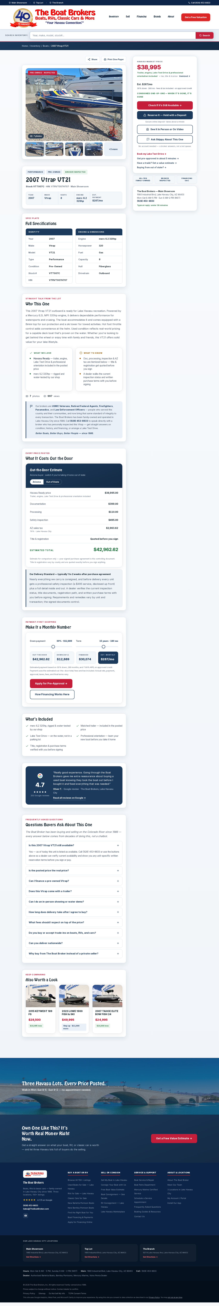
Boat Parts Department (144, 1185)
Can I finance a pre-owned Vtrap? (49, 880)
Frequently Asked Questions (147, 1207)
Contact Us (139, 1216)
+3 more (113, 149)
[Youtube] (25, 1215)
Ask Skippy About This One (167, 139)
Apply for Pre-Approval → (51, 683)
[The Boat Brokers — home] (55, 17)
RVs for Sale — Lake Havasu (81, 1193)
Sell (128, 16)
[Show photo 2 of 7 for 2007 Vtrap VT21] (54, 149)
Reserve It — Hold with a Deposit (167, 115)
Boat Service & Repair (144, 1180)
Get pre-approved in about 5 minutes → (158, 158)
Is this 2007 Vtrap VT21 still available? (51, 845)
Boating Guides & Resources (147, 1211)
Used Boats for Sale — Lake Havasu (81, 1187)
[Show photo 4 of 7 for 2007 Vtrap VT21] (94, 149)
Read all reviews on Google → (69, 798)
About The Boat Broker (178, 1180)
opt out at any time (175, 1297)
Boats (46, 46)
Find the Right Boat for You (80, 1212)
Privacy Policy (29, 1293)
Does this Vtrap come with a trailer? (50, 891)
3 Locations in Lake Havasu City (180, 1191)
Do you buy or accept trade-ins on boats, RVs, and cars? (62, 932)
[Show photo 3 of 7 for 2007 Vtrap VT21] (74, 149)
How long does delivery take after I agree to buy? (58, 912)
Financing (142, 16)
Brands (157, 16)
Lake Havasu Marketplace (113, 1211)
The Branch (57, 2)
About (171, 16)
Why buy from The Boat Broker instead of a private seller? (63, 953)
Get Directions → (33, 1257)
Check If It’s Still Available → (165, 105)
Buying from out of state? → (151, 167)
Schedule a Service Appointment (143, 1200)
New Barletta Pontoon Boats (81, 1203)
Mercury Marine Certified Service (146, 1191)
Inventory (114, 16)
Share (94, 59)
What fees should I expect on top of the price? (56, 922)
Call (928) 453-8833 (200, 2)
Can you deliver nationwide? (46, 943)
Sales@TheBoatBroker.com (36, 1209)
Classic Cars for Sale (77, 1198)
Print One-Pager (116, 59)
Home (25, 46)
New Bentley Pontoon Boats (81, 1208)
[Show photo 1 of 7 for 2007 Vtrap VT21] (35, 149)
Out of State (52, 482)
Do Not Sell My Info (57, 1293)
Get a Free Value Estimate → (174, 1138)
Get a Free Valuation (196, 17)
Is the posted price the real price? (49, 870)
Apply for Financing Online (80, 1222)
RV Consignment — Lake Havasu (112, 1205)
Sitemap (42, 1293)
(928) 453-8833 (145, 201)
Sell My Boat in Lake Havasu (114, 1180)
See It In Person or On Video (167, 129)
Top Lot (39, 2)
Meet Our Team (174, 1185)
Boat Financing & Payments (80, 1217)
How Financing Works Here (52, 694)
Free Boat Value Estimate (112, 1189)
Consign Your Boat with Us (113, 1185)
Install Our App (174, 1203)
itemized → (184, 76)
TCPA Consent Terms (77, 1293)
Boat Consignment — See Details (113, 1196)
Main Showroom (19, 2)
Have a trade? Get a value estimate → (157, 163)
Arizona (37, 482)
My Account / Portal (176, 1198)
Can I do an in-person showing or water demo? (56, 901)
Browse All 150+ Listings (79, 1180)
